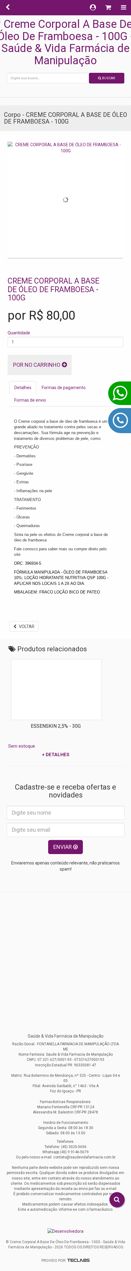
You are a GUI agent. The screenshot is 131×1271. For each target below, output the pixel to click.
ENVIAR (63, 847)
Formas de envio (30, 400)
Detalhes (22, 387)
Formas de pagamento (64, 387)
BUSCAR (108, 78)
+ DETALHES (91, 754)
